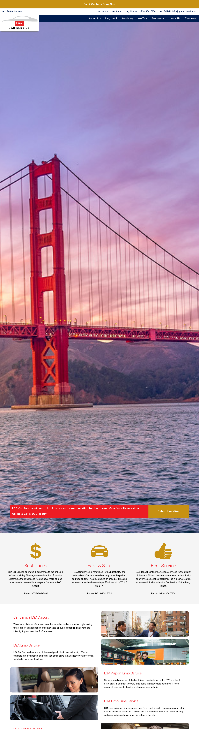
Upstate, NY (174, 18)
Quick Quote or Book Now (99, 4)
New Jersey (127, 18)
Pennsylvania (158, 18)
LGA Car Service (14, 11)
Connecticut (95, 18)
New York (142, 18)
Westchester (191, 18)
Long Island (111, 18)
